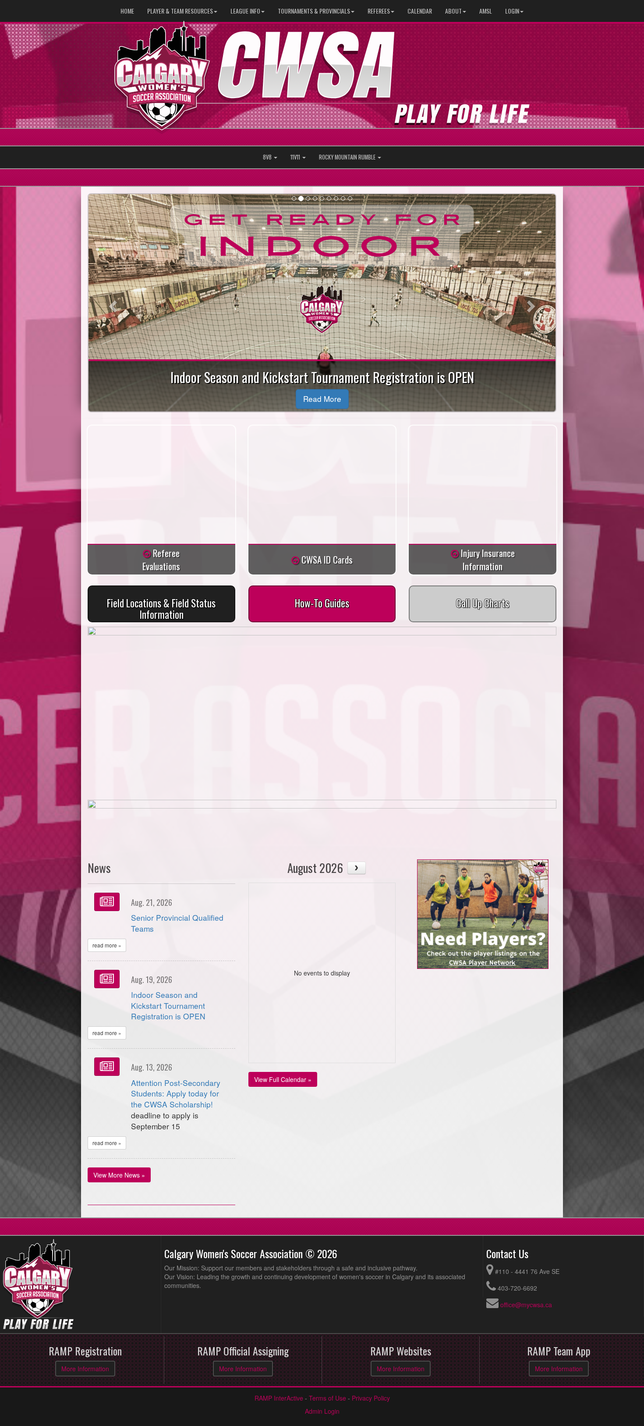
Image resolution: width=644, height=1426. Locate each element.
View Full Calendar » (282, 1079)
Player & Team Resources (180, 10)
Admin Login (322, 1411)
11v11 (295, 157)
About (453, 10)
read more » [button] (106, 945)
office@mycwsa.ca (526, 1304)
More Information (85, 1368)
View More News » (119, 1175)
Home (127, 10)
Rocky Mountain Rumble (348, 157)
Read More (322, 398)
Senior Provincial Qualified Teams (177, 923)
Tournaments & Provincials (314, 10)
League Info (245, 10)
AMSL (485, 10)
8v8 (268, 157)
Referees (379, 10)
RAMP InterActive (279, 1398)
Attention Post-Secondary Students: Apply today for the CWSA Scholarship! (175, 1093)
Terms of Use (327, 1398)
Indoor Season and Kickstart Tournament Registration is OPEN (168, 1005)
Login (512, 10)
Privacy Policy (371, 1398)
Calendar (419, 10)
